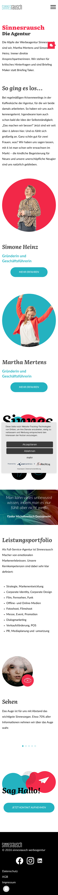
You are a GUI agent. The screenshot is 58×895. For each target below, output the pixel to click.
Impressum (9, 882)
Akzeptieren (30, 444)
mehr (30, 457)
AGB (5, 876)
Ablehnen (29, 451)
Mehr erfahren (29, 272)
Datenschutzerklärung (33, 469)
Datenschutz (10, 871)
